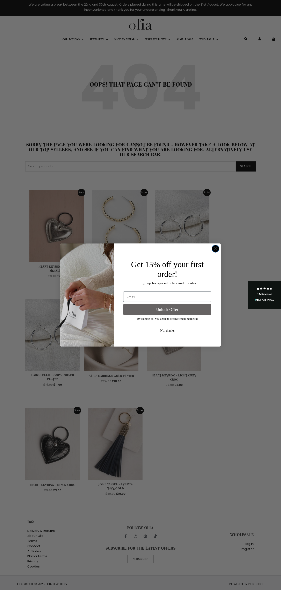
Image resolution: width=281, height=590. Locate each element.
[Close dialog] (215, 248)
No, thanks (167, 330)
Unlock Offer (167, 309)
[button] (264, 295)
